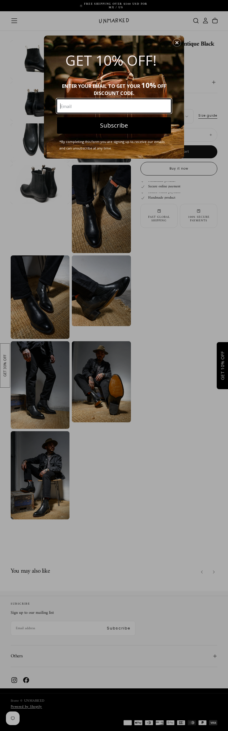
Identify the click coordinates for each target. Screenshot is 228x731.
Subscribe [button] (114, 125)
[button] (176, 42)
